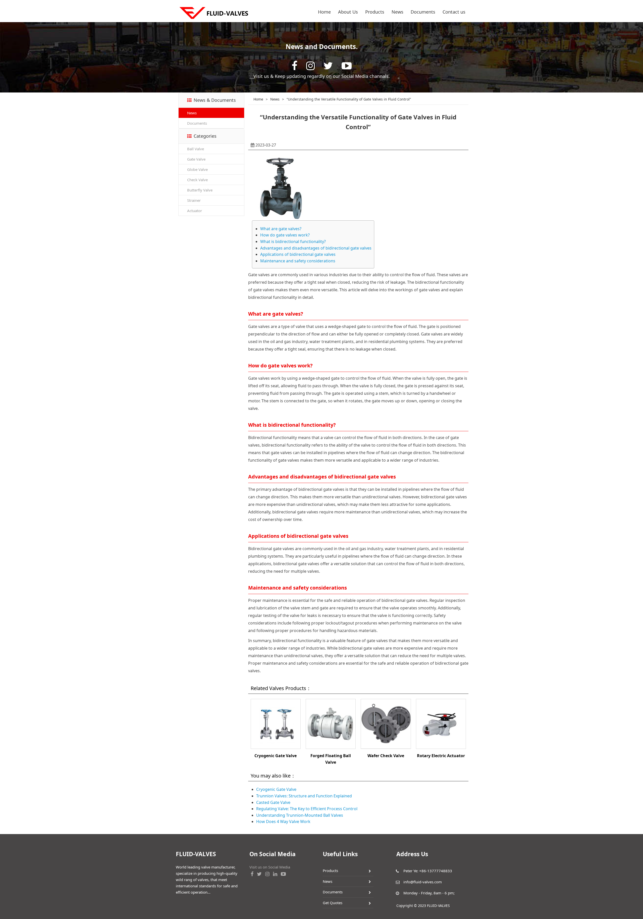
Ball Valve (195, 148)
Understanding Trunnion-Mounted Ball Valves (299, 815)
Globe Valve (197, 169)
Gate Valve (196, 159)
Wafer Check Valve (385, 755)
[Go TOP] (636, 900)
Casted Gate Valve (273, 802)
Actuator (194, 210)
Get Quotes (332, 902)
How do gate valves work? (285, 235)
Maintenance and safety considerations (297, 261)
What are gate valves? (280, 228)
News (397, 12)
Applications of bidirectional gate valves (298, 254)
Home (324, 12)
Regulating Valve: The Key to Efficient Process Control (306, 808)
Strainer (194, 200)
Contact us (454, 12)
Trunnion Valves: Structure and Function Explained (304, 796)
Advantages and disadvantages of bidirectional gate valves (315, 248)
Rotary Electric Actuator (441, 755)
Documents (423, 12)
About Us (348, 12)
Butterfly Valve (199, 189)
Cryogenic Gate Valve (275, 755)
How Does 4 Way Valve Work (283, 821)
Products (374, 12)
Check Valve (197, 179)
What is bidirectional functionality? (293, 241)
